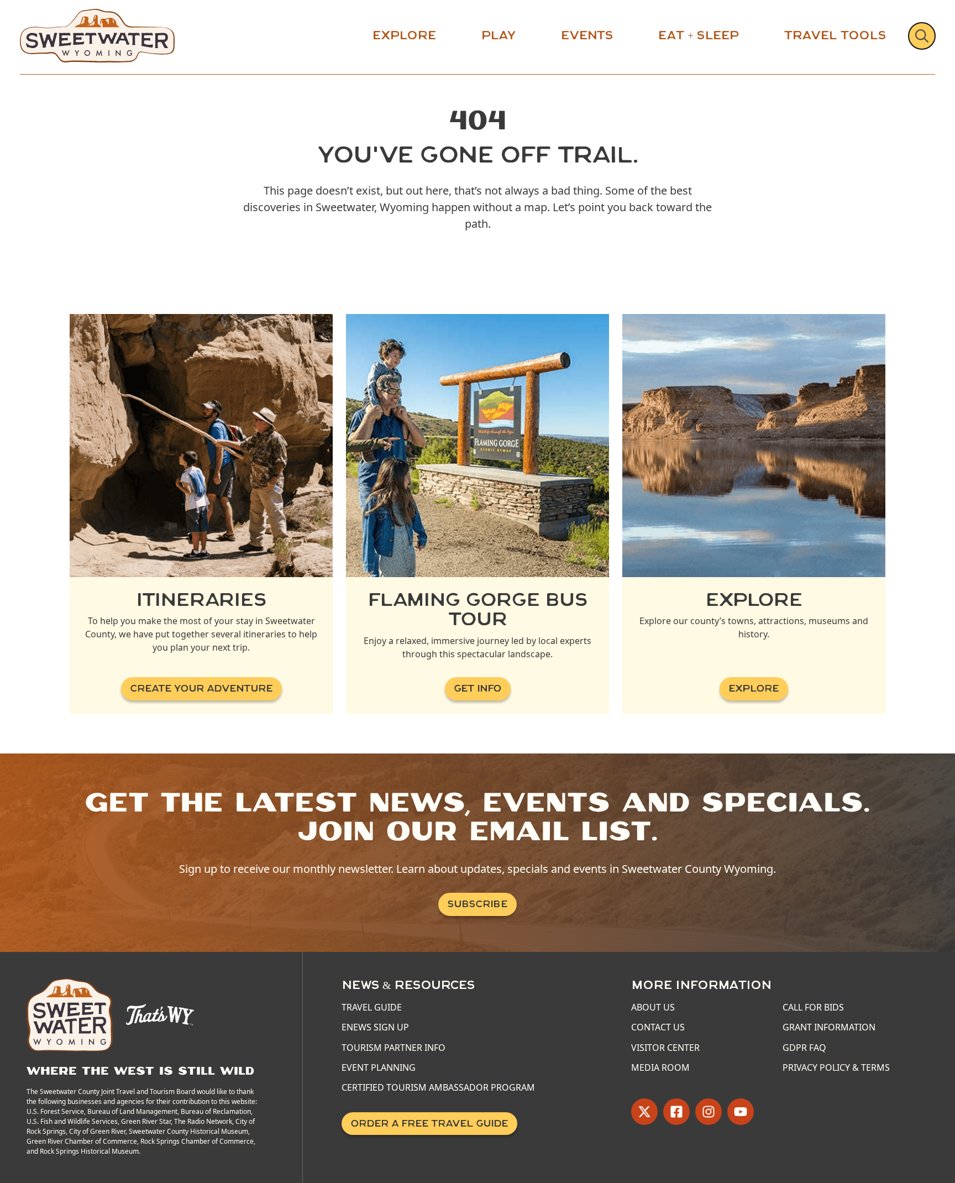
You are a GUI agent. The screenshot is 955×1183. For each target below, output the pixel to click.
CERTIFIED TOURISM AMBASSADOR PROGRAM (438, 1087)
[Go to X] (644, 1111)
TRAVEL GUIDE (372, 1007)
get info (478, 688)
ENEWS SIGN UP (375, 1027)
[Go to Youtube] (740, 1111)
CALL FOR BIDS (813, 1007)
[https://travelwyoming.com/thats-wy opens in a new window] (160, 1014)
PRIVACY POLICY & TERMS (836, 1067)
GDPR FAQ (804, 1047)
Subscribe (477, 904)
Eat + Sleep (698, 35)
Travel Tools (835, 35)
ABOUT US (653, 1007)
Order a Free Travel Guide (429, 1123)
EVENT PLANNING (379, 1067)
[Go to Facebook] (676, 1111)
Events (586, 35)
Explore (404, 35)
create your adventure (201, 688)
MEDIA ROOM (660, 1067)
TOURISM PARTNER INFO (393, 1047)
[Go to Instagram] (708, 1111)
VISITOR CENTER (665, 1047)
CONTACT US (658, 1027)
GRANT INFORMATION (829, 1027)
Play (498, 35)
